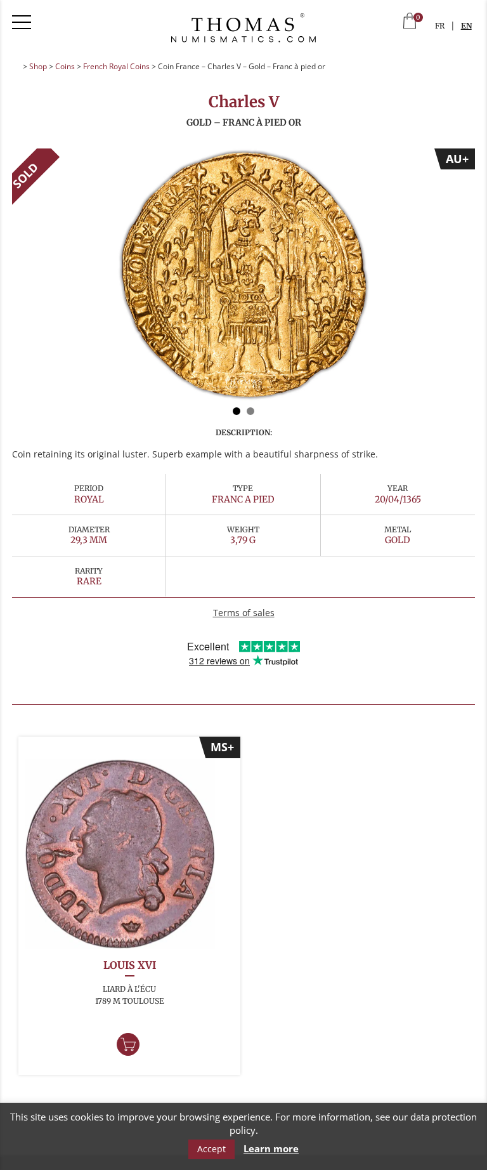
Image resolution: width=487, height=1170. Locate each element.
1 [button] (236, 411)
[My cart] (409, 22)
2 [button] (250, 411)
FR (440, 25)
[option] (243, 275)
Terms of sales (244, 613)
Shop (38, 66)
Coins (65, 66)
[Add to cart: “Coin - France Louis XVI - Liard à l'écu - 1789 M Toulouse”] (128, 1044)
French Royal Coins (116, 66)
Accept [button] (211, 1149)
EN (466, 25)
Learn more (271, 1149)
